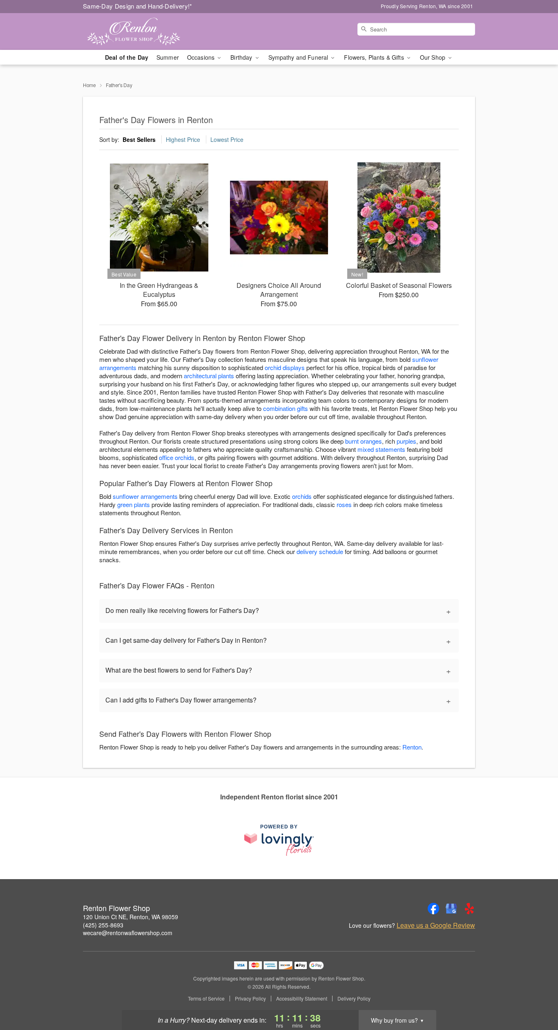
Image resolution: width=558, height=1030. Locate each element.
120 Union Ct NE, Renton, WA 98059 (130, 917)
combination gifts (285, 408)
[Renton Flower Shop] (142, 31)
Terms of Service (206, 998)
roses (344, 504)
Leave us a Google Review (436, 925)
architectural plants (209, 375)
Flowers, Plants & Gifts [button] (374, 57)
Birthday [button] (242, 57)
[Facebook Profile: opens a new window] (433, 908)
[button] (536, 995)
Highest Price (183, 139)
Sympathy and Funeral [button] (299, 57)
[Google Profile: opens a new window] (451, 908)
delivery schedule (320, 551)
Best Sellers (139, 139)
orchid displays (285, 367)
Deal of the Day (126, 57)
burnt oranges (363, 441)
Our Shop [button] (433, 57)
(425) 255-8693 (103, 925)
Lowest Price (226, 139)
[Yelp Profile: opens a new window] (469, 908)
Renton (412, 747)
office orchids (176, 457)
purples (406, 441)
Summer (167, 57)
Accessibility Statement (301, 998)
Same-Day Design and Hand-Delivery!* (137, 6)
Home (89, 84)
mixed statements (381, 449)
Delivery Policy (354, 998)
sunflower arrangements (145, 496)
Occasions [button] (201, 57)
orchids (302, 496)
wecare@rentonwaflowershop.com (127, 933)
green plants (133, 504)
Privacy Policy (250, 998)
